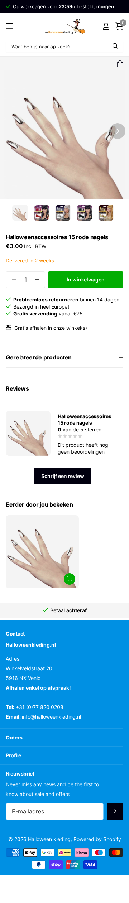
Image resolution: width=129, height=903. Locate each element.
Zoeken (115, 46)
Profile (13, 755)
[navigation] (20, 213)
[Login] (105, 26)
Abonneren (115, 811)
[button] (117, 63)
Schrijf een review (62, 476)
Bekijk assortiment (10, 26)
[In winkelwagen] (69, 579)
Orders (14, 737)
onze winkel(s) (70, 328)
